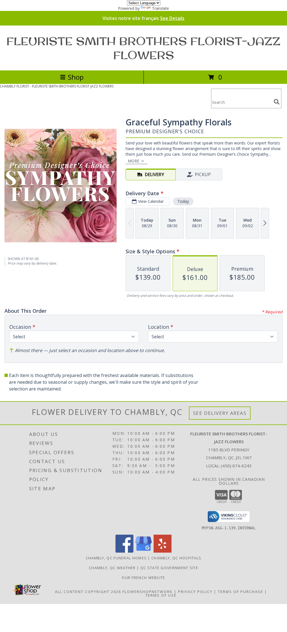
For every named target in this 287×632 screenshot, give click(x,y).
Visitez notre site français (143, 18)
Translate (160, 8)
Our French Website (143, 577)
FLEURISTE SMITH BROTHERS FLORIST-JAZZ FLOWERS (143, 48)
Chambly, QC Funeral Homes (116, 557)
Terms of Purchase (240, 591)
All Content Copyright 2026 (88, 591)
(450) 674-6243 (236, 465)
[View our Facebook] (124, 551)
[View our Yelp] (163, 551)
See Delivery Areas (220, 413)
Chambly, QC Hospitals (176, 557)
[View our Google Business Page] (143, 551)
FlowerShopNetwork (147, 591)
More (133, 161)
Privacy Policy (195, 591)
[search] (276, 102)
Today (183, 201)
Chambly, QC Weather (112, 567)
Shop (76, 77)
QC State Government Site (169, 567)
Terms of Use (161, 595)
